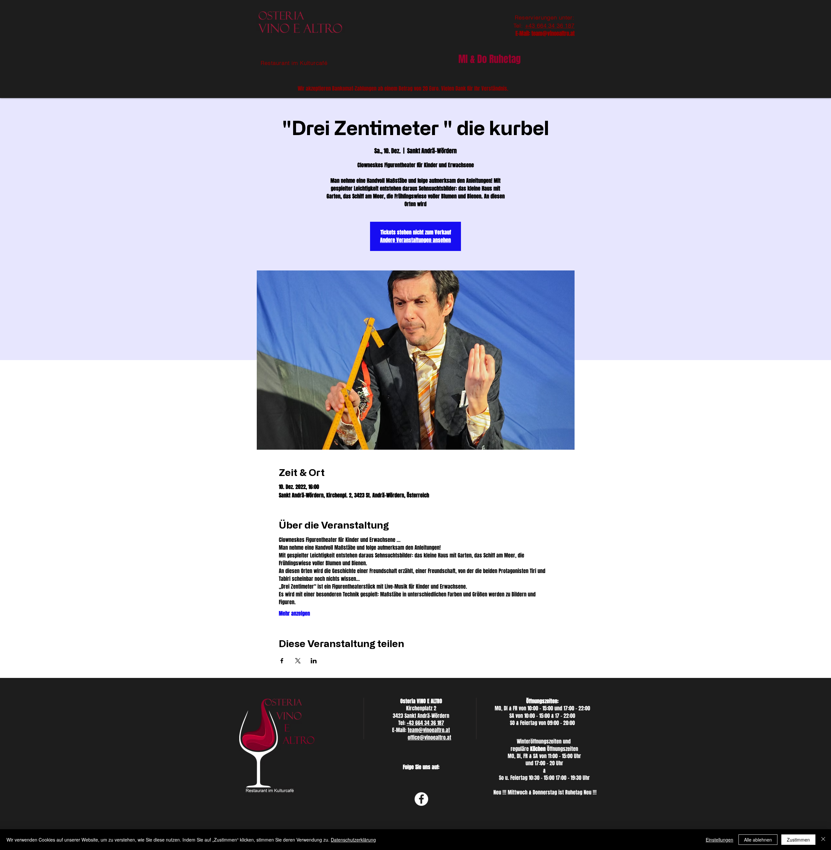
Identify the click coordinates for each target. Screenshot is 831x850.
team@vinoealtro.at (553, 34)
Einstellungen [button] (719, 839)
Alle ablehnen (758, 839)
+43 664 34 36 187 (550, 25)
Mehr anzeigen (294, 613)
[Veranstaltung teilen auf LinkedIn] (314, 660)
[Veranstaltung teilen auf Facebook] (282, 660)
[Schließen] (823, 839)
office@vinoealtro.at (429, 737)
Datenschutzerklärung (353, 839)
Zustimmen (798, 839)
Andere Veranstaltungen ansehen (415, 240)
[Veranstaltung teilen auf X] (298, 660)
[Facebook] (421, 799)
